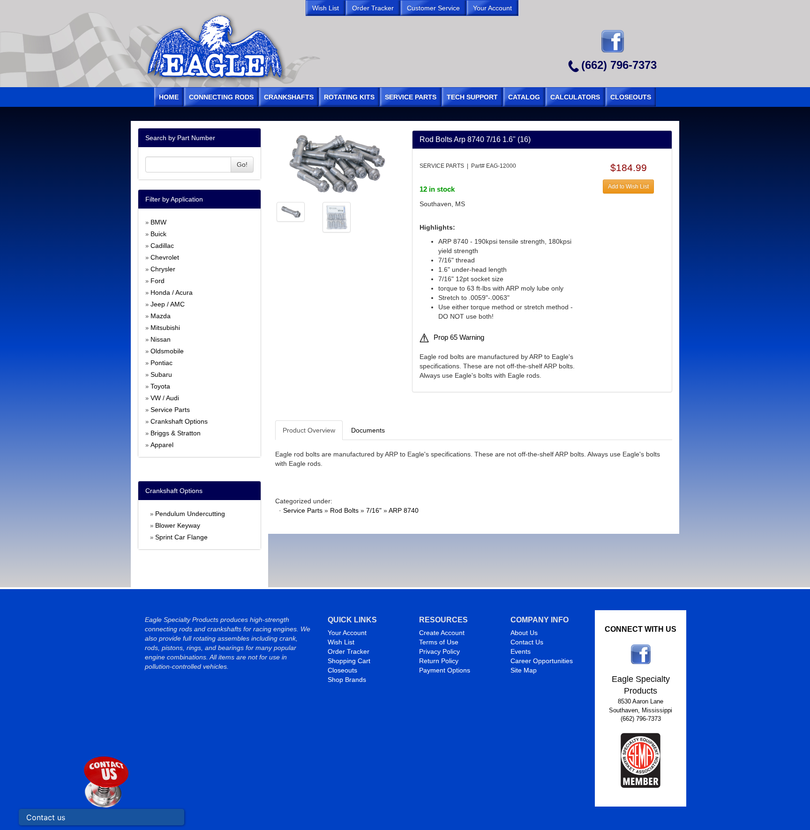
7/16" (374, 510)
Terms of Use (438, 642)
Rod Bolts (344, 510)
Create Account (442, 632)
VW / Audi (164, 398)
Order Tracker (348, 651)
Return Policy (438, 661)
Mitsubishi (165, 327)
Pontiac (161, 362)
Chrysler (162, 269)
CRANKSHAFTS (289, 97)
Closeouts (342, 670)
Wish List (341, 642)
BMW (158, 222)
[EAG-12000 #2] (291, 211)
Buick (158, 234)
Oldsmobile (167, 351)
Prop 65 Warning (459, 337)
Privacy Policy (439, 651)
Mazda (160, 316)
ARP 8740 (404, 510)
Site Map (523, 670)
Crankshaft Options (179, 421)
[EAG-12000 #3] (336, 216)
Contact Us (526, 642)
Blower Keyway (177, 525)
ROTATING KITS (349, 97)
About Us (524, 632)
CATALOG (524, 97)
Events (520, 651)
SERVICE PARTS (410, 97)
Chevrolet (164, 257)
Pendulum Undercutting (190, 513)
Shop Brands (347, 679)
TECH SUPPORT (472, 97)
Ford (157, 280)
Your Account (347, 632)
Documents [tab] (368, 430)
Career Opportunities (541, 661)
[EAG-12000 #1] (336, 163)
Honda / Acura (171, 292)
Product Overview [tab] (309, 430)
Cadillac (162, 245)
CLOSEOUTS (630, 97)
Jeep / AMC (167, 304)
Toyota (160, 386)
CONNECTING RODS (221, 97)
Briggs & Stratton (175, 433)
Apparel (161, 445)
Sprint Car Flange (181, 537)
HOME (169, 97)
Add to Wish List (628, 186)
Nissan (160, 339)
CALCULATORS (575, 97)
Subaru (161, 374)
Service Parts (170, 409)
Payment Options (444, 670)
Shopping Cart (349, 661)
